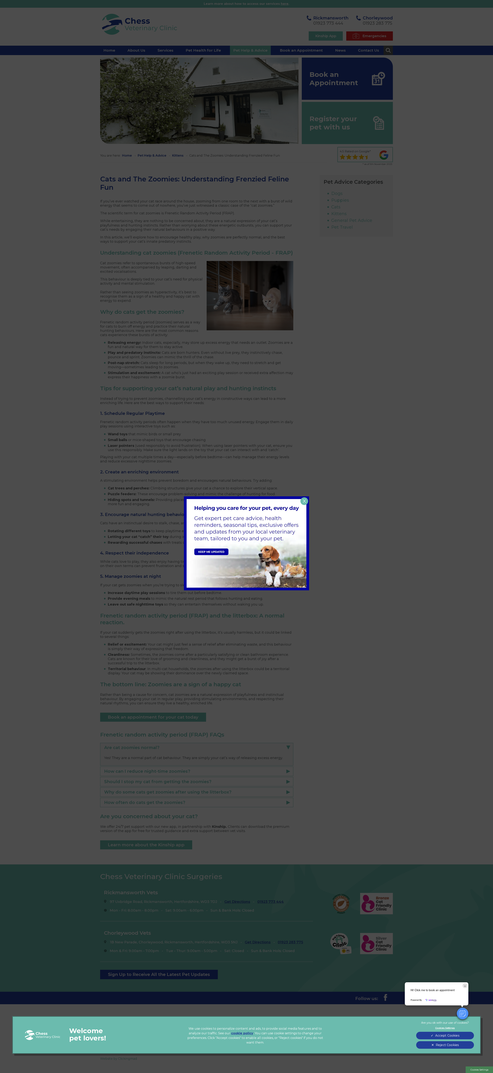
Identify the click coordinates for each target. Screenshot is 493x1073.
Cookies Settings (479, 1069)
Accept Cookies (447, 1035)
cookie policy (242, 1033)
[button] (462, 1013)
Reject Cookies (447, 1045)
